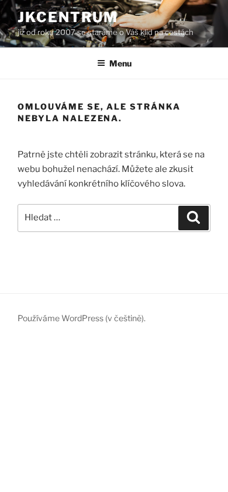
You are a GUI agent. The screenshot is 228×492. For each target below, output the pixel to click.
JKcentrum (68, 17)
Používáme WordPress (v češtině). (82, 318)
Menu (120, 63)
